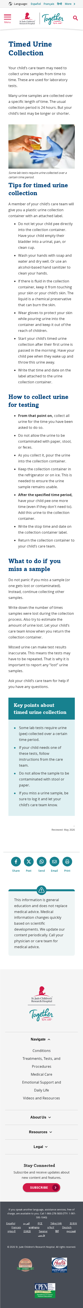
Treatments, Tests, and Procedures (41, 1062)
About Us (38, 1117)
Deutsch (66, 1227)
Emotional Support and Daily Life (41, 1086)
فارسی (41, 1235)
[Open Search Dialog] (75, 18)
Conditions (42, 1050)
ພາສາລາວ (34, 1227)
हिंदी (57, 1231)
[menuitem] (41, 1187)
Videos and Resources (41, 1098)
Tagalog (43, 1231)
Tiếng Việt (56, 1223)
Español (36, 4)
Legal (38, 1147)
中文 (40, 1223)
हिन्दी (59, 4)
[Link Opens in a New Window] (25, 1266)
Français (49, 4)
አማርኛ (50, 1227)
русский (71, 1231)
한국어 (73, 1223)
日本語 (27, 1231)
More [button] (68, 4)
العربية (26, 1223)
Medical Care (41, 1074)
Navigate (38, 1039)
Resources (38, 1132)
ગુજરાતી (11, 1231)
